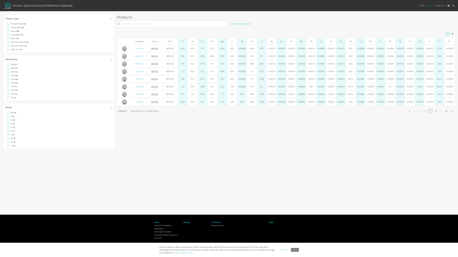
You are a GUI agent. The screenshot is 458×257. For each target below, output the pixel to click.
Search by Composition (240, 23)
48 (447, 111)
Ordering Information (162, 231)
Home (156, 222)
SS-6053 (139, 94)
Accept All (295, 250)
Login (271, 222)
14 (430, 111)
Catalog (186, 222)
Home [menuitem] (421, 5)
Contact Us (216, 222)
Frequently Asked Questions (165, 235)
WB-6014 (139, 63)
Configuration (284, 250)
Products (157, 238)
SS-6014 (139, 48)
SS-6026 (139, 86)
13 (425, 111)
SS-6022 (139, 79)
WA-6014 (139, 56)
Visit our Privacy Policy (184, 252)
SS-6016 (139, 71)
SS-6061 (139, 101)
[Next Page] (452, 111)
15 (436, 111)
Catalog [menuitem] (430, 5)
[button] (59, 18)
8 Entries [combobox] (122, 111)
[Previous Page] (409, 111)
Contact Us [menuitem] (439, 5)
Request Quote (217, 225)
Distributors (159, 228)
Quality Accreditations (163, 225)
